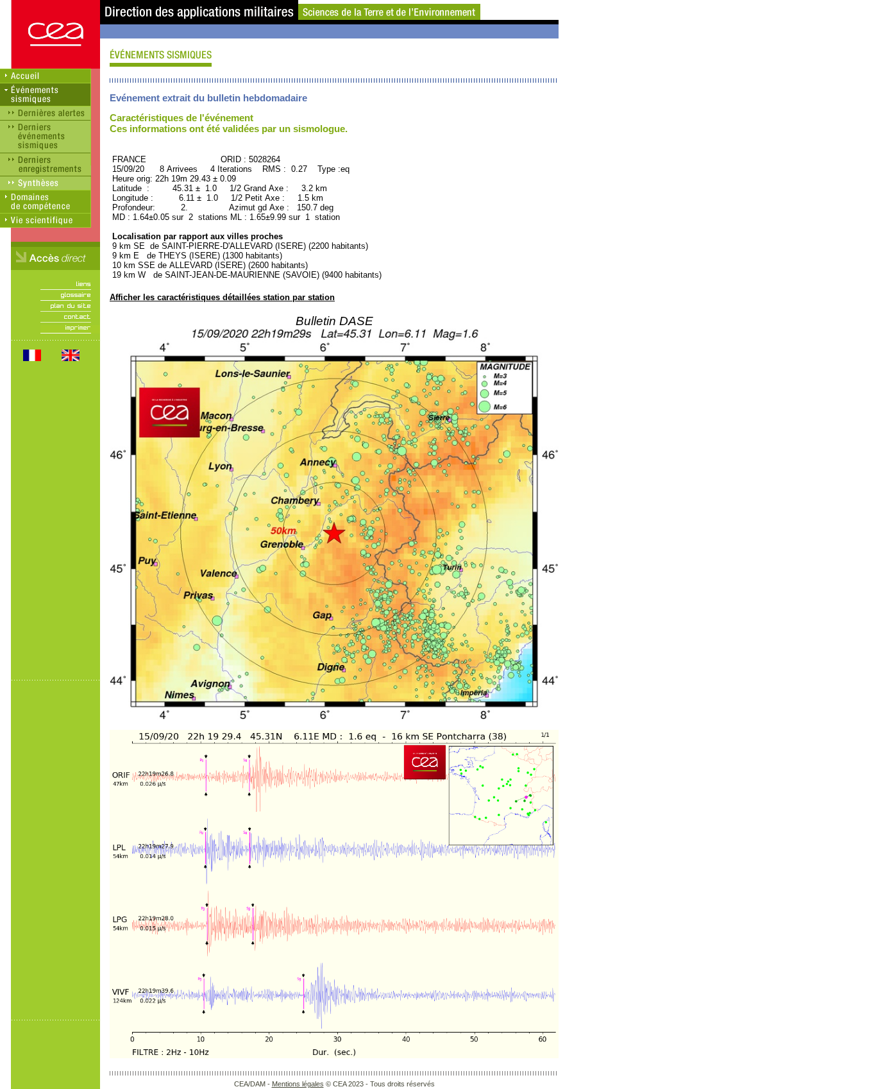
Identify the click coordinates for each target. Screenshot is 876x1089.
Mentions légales (298, 1084)
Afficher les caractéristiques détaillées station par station (222, 297)
